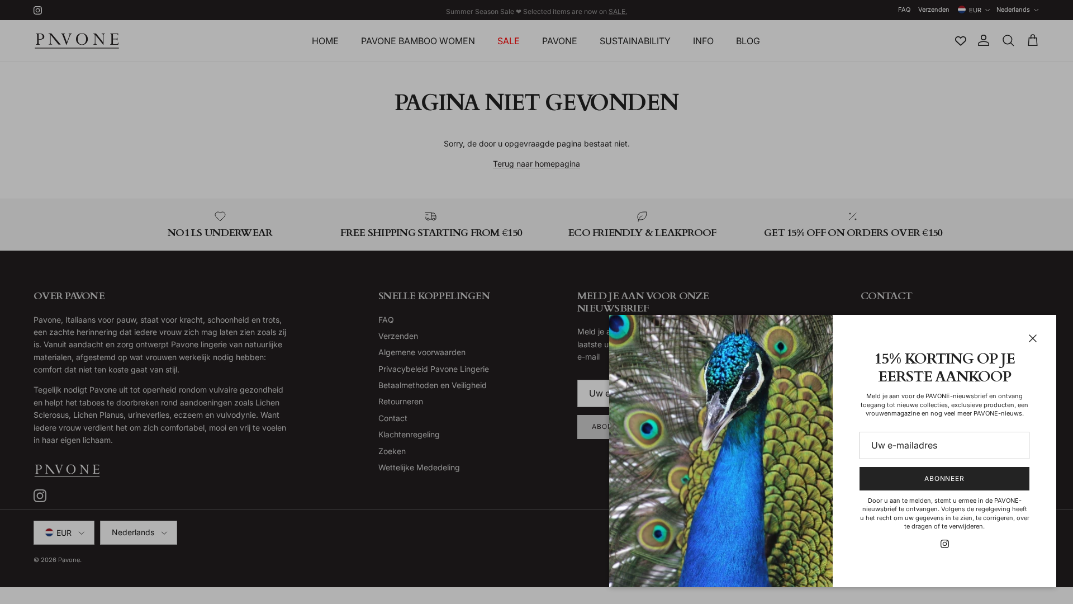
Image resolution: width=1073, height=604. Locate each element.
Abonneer (944, 478)
